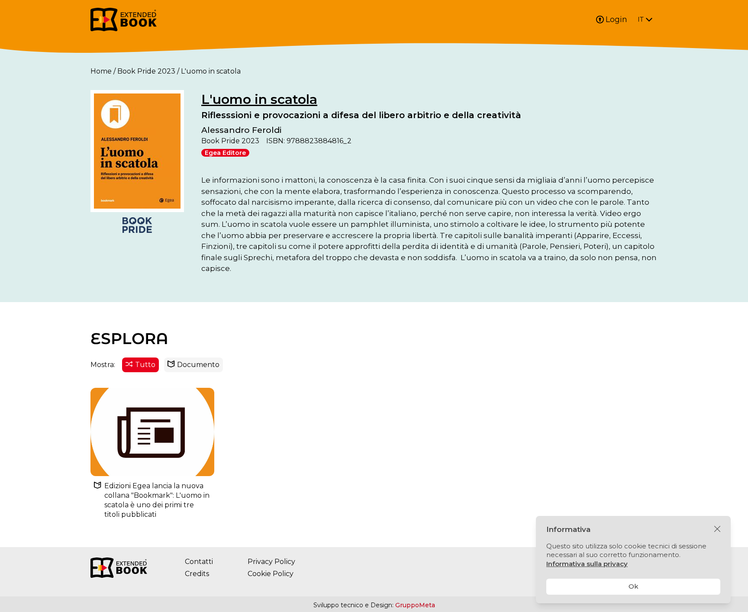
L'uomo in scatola (259, 99)
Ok (633, 586)
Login (616, 19)
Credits (197, 574)
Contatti (199, 561)
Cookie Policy (270, 574)
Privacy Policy (271, 561)
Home (101, 71)
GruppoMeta (415, 605)
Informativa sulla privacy (587, 564)
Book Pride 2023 (146, 71)
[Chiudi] (717, 529)
